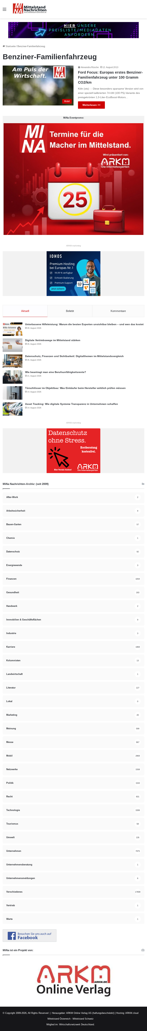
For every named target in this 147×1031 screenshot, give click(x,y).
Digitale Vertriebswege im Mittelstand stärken (52, 340)
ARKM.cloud (131, 1013)
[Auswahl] (4, 11)
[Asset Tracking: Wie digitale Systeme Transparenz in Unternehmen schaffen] (12, 409)
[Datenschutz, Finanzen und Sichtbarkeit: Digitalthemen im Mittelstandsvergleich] (12, 361)
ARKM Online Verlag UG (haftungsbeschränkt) (90, 1013)
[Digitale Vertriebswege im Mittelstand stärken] (12, 345)
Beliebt (70, 310)
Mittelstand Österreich (59, 1018)
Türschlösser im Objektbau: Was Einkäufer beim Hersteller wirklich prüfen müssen (75, 388)
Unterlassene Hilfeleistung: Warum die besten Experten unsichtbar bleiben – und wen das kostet (84, 324)
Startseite (10, 46)
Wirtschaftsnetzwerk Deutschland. (77, 1024)
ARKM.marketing (73, 246)
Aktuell (25, 310)
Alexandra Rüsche (90, 67)
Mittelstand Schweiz (83, 1018)
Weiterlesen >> (91, 104)
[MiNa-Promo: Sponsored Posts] (73, 29)
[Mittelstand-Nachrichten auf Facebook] (29, 941)
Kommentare (118, 310)
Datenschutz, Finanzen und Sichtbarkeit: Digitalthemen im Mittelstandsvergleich (74, 356)
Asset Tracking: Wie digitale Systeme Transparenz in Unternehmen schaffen (71, 404)
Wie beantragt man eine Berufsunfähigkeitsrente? (55, 372)
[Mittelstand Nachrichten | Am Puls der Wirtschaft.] (30, 9)
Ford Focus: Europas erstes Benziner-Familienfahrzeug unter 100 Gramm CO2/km (110, 77)
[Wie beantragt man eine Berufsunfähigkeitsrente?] (12, 377)
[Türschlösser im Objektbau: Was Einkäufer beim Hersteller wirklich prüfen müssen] (12, 393)
